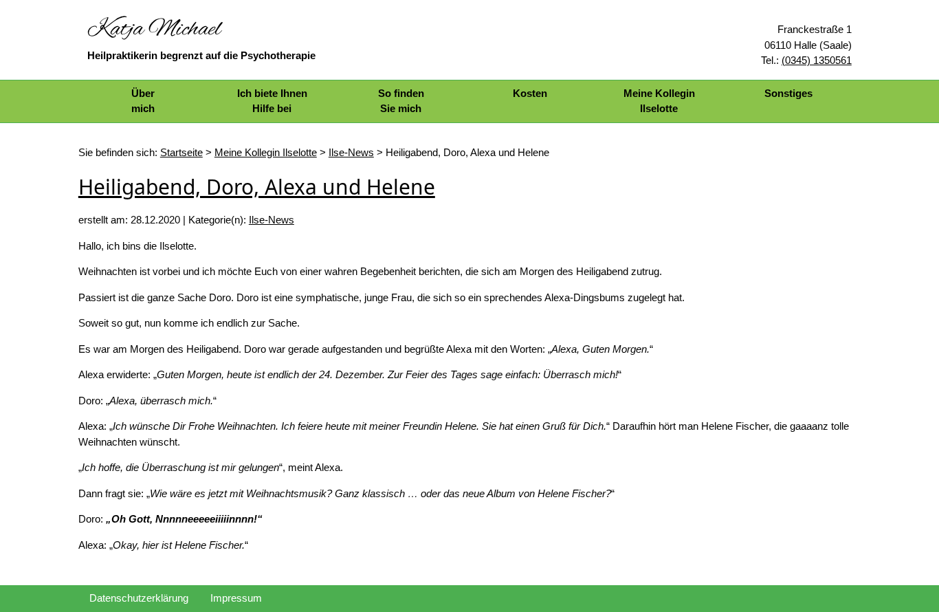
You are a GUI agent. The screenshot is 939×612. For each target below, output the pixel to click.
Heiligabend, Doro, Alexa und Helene (256, 187)
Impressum (236, 598)
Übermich (143, 101)
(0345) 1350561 (817, 60)
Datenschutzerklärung (138, 598)
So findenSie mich (401, 101)
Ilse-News (271, 220)
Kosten (530, 93)
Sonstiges (788, 93)
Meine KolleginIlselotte (659, 101)
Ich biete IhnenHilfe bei (272, 101)
